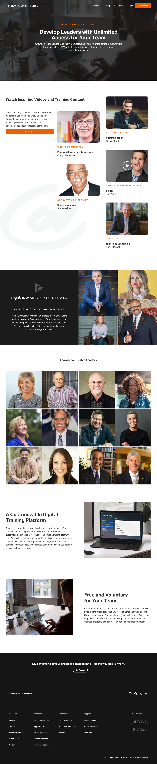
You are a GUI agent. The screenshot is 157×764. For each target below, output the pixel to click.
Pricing (107, 5)
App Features (39, 727)
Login (130, 5)
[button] (96, 6)
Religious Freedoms (42, 745)
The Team (13, 727)
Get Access (143, 6)
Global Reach (14, 739)
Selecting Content (16, 733)
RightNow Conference (68, 727)
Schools (62, 733)
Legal (104, 758)
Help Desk (88, 733)
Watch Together (40, 733)
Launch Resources (41, 720)
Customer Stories (41, 739)
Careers (12, 745)
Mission (12, 720)
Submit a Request (91, 727)
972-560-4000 (90, 720)
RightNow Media (65, 720)
